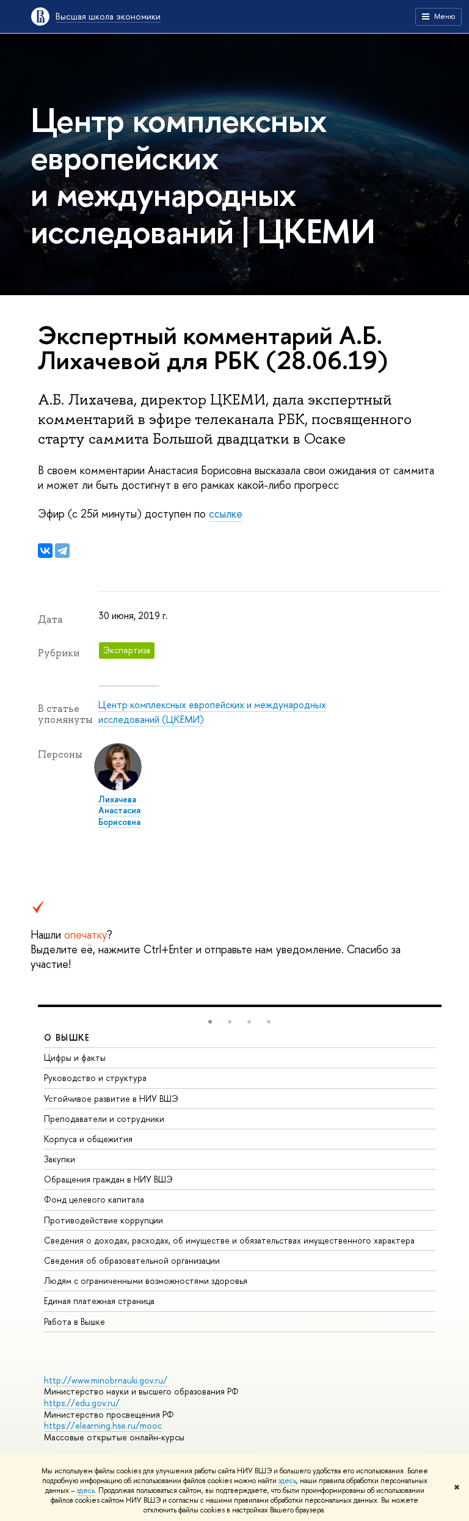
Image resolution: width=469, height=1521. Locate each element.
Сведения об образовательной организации (132, 1260)
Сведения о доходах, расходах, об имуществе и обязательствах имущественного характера (229, 1240)
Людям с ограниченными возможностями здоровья (145, 1280)
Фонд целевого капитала (94, 1199)
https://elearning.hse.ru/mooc (103, 1425)
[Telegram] (62, 550)
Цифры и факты (75, 1057)
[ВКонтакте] (45, 550)
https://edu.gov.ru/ (82, 1403)
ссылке (225, 513)
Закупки (59, 1159)
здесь (287, 1481)
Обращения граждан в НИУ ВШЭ (108, 1179)
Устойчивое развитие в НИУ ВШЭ (111, 1098)
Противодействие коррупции (103, 1220)
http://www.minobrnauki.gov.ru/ (105, 1380)
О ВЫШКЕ (67, 1037)
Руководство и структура (95, 1077)
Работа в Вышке (74, 1321)
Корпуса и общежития (88, 1139)
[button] (210, 1021)
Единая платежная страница (99, 1301)
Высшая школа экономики (108, 16)
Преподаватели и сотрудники (104, 1118)
